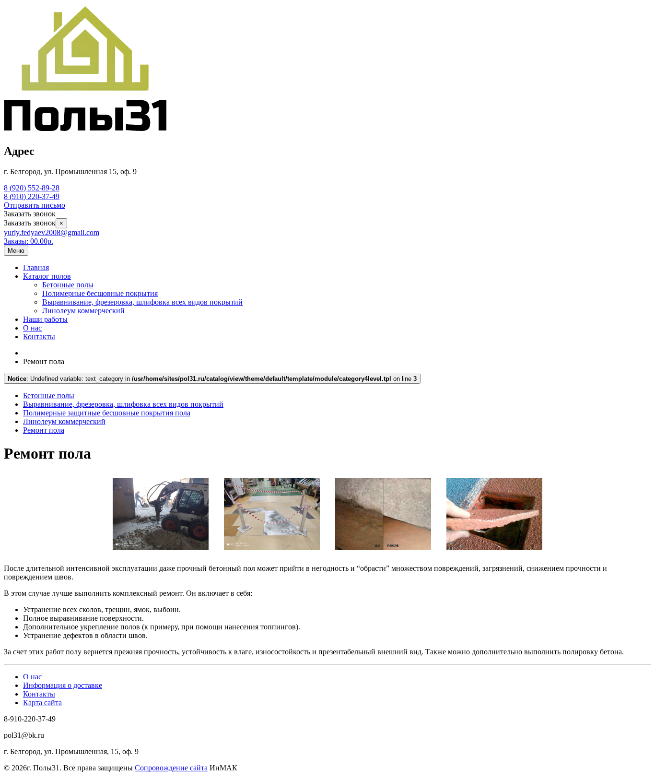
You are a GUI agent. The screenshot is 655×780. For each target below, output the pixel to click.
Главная (36, 267)
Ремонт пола (43, 430)
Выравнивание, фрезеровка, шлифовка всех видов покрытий (142, 302)
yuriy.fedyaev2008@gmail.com (51, 232)
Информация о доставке (62, 685)
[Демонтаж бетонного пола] (160, 552)
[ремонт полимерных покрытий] (272, 552)
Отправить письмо (34, 205)
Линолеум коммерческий (83, 311)
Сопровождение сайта (171, 768)
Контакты (39, 336)
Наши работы (45, 319)
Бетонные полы (68, 285)
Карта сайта (42, 702)
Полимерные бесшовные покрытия (100, 293)
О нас (32, 328)
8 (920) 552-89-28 (31, 188)
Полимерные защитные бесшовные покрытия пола (106, 413)
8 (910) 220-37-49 (31, 196)
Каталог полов (47, 276)
